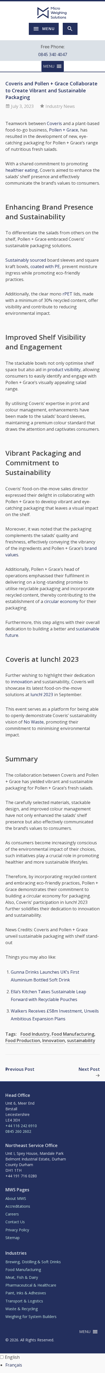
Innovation (53, 1040)
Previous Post (19, 1069)
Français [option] (13, 1365)
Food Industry (35, 1034)
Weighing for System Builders (31, 1316)
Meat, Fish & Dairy (21, 1277)
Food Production (22, 1040)
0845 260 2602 (18, 1131)
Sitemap (12, 1237)
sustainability (81, 1040)
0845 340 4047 (52, 54)
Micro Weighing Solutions (52, 13)
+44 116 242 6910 (21, 1125)
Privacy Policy (17, 1229)
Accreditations (17, 1206)
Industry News (60, 106)
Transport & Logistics (24, 1300)
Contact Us (15, 1221)
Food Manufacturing (73, 1034)
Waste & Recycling (21, 1308)
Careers (12, 1214)
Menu (48, 28)
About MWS (15, 1198)
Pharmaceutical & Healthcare (30, 1285)
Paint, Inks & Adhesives (25, 1292)
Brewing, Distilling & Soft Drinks (33, 1261)
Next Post (89, 1069)
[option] (55, 1365)
